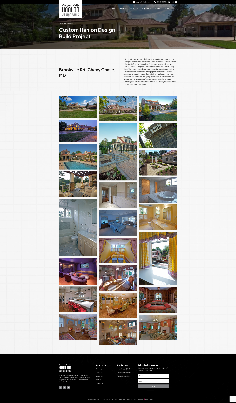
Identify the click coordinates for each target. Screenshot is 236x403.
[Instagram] (173, 2)
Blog (167, 8)
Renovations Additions (68, 23)
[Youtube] (176, 2)
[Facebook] (169, 2)
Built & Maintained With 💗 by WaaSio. (140, 399)
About (122, 8)
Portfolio (145, 8)
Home (114, 8)
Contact (158, 8)
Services (133, 8)
